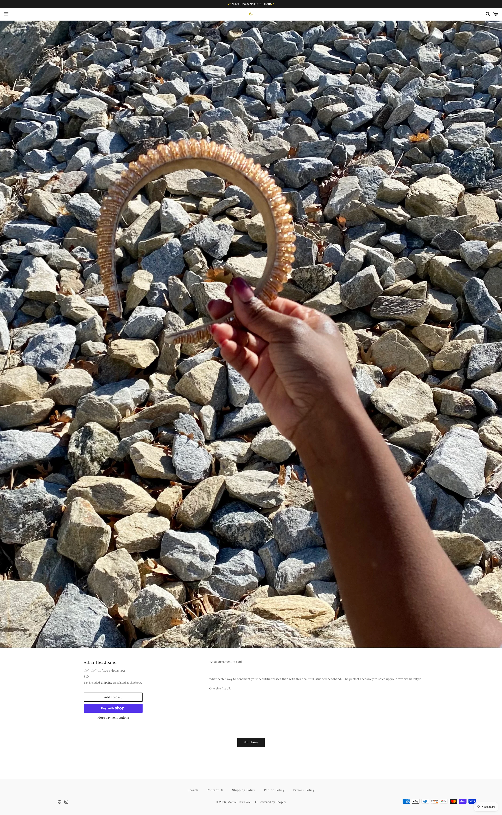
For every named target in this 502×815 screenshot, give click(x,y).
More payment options (113, 717)
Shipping (106, 682)
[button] (104, 671)
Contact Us (215, 790)
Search (193, 790)
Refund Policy (274, 790)
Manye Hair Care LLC (242, 802)
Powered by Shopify (272, 802)
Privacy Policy (304, 790)
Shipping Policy (243, 790)
